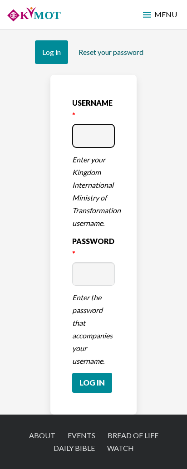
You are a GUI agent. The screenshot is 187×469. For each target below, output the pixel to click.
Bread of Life (133, 435)
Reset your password (111, 52)
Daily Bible (74, 448)
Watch (120, 448)
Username (92, 102)
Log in (55, 56)
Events (81, 435)
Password (93, 241)
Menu (165, 14)
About (42, 435)
